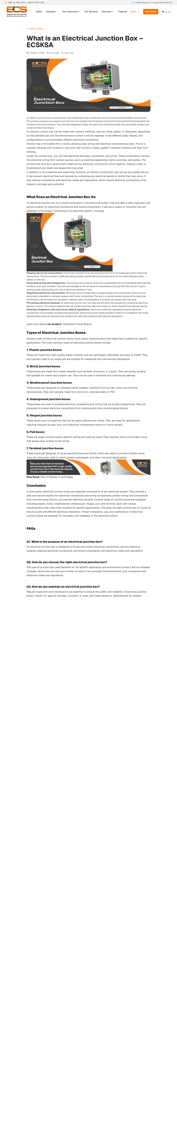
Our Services (91, 11)
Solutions (106, 11)
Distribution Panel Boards (77, 324)
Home (39, 11)
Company (51, 11)
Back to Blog (36, 28)
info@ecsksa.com (143, 2)
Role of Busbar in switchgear (57, 477)
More (133, 11)
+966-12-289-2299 (35, 2)
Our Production (70, 11)
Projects (122, 11)
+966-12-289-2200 (16, 2)
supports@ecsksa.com (163, 2)
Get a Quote (150, 11)
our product (54, 324)
